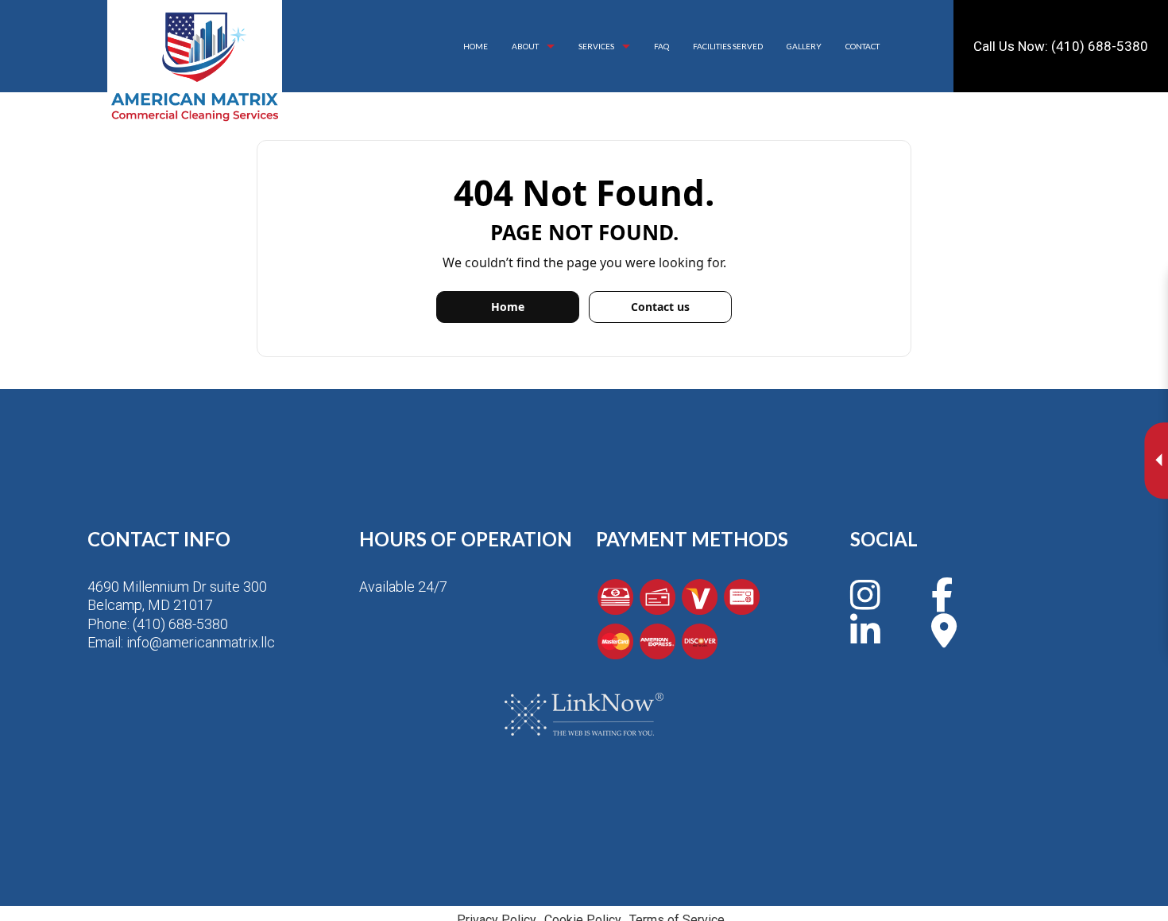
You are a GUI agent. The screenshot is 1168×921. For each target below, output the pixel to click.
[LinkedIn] (865, 639)
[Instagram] (865, 603)
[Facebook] (942, 603)
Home (475, 46)
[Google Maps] (944, 639)
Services (596, 46)
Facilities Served (728, 46)
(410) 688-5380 (180, 624)
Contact (862, 46)
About (525, 46)
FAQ (661, 46)
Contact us (660, 306)
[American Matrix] (194, 67)
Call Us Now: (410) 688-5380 (1060, 46)
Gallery (804, 46)
